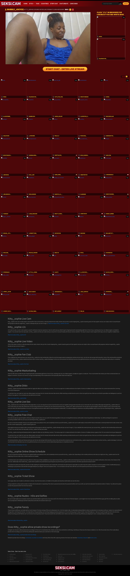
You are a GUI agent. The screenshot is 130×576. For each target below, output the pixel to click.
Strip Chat (54, 4)
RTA (61, 570)
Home (26, 4)
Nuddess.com (61, 557)
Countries (45, 4)
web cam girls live (47, 559)
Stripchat (85, 537)
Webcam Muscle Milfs (14, 561)
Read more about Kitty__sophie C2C (17, 335)
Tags (37, 4)
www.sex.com (29, 554)
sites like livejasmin (118, 554)
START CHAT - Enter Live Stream (65, 69)
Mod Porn (11, 559)
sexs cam (60, 556)
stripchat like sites (86, 557)
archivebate (28, 537)
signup (126, 3)
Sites (31, 4)
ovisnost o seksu (29, 561)
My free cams (93, 537)
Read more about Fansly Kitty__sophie (17, 520)
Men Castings (102, 556)
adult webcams (29, 559)
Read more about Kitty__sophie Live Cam (58, 323)
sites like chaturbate (86, 554)
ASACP (65, 570)
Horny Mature (61, 561)
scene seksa (102, 554)
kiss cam (101, 561)
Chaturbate (63, 4)
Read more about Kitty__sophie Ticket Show (19, 489)
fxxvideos (84, 561)
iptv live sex (45, 561)
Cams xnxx (74, 4)
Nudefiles (101, 559)
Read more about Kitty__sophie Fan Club (18, 364)
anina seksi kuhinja (47, 557)
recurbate (34, 537)
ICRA (68, 570)
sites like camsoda (103, 557)
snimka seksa (12, 554)
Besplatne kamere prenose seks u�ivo (67, 554)
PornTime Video (46, 554)
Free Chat (17, 445)
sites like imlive (12, 557)
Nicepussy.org (29, 556)
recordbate (39, 537)
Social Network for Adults (31, 557)
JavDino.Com (61, 559)
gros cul (11, 556)
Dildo (17, 398)
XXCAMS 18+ (46, 556)
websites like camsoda (87, 556)
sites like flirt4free (86, 559)
